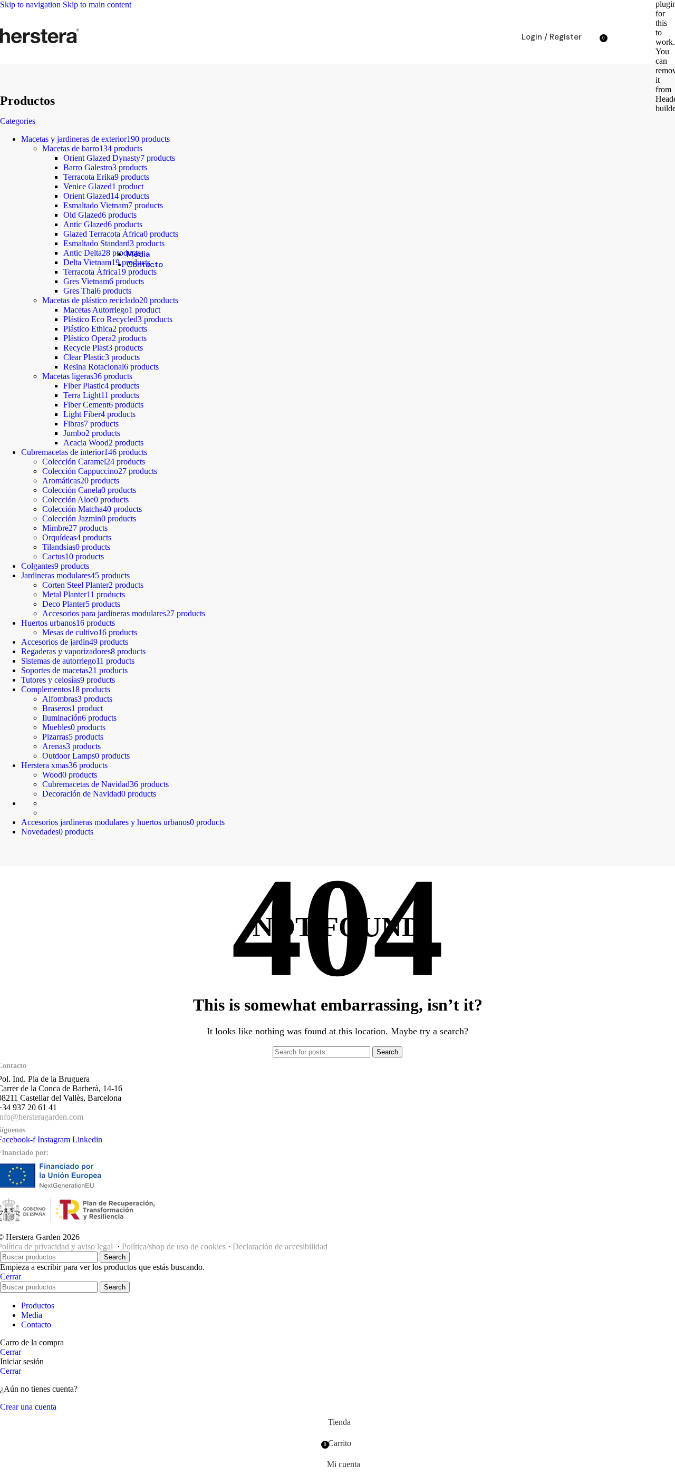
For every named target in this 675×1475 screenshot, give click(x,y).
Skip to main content (97, 4)
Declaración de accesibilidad (280, 1246)
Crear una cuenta (28, 1406)
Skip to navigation (31, 4)
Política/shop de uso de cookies (174, 1246)
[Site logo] (39, 42)
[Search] (592, 36)
